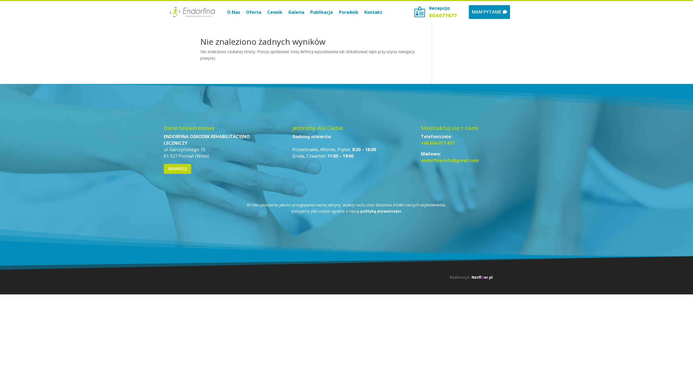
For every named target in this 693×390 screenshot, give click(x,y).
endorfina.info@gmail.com (450, 160)
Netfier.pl (482, 277)
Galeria (296, 12)
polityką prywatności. (381, 211)
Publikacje (321, 12)
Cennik (274, 12)
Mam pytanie (486, 12)
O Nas (233, 12)
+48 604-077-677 (438, 143)
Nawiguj (177, 169)
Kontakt (373, 12)
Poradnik (348, 12)
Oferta (253, 12)
